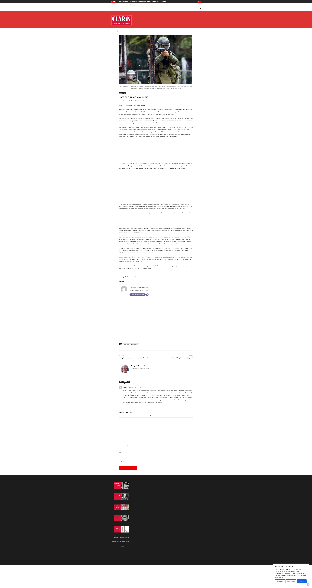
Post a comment (151, 100)
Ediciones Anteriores (170, 9)
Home (112, 31)
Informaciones (132, 9)
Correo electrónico (123, 445)
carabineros (126, 344)
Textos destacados (155, 9)
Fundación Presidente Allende (121, 537)
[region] (291, 574)
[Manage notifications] (308, 584)
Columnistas (134, 31)
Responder (125, 405)
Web (120, 452)
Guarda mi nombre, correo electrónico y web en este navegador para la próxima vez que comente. (141, 462)
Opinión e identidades (118, 9)
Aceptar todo (301, 581)
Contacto (121, 546)
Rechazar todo (291, 581)
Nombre (121, 438)
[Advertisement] (156, 151)
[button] (198, 2)
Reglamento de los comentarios (121, 541)
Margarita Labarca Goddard (126, 100)
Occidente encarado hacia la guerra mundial (128, 1)
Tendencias (143, 9)
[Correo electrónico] (147, 294)
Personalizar (280, 581)
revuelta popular (134, 344)
